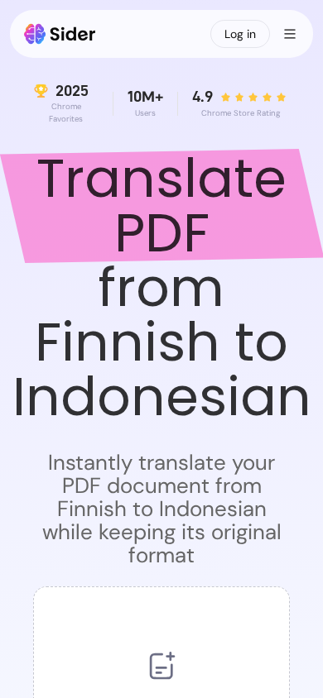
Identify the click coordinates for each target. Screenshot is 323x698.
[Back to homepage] (60, 33)
